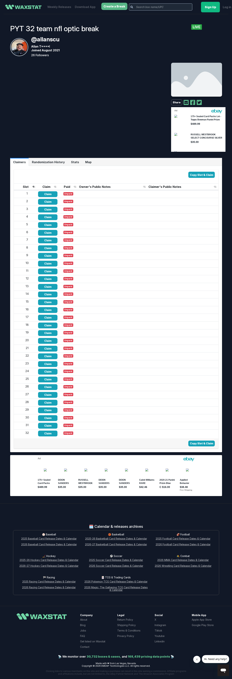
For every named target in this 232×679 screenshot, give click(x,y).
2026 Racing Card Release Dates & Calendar (49, 587)
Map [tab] (88, 162)
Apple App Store (202, 619)
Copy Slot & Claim (201, 174)
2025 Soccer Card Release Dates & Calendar (116, 560)
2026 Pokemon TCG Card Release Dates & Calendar (116, 581)
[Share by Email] (186, 103)
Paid (67, 187)
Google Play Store (203, 625)
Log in (227, 7)
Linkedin (160, 641)
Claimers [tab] (19, 162)
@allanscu (45, 39)
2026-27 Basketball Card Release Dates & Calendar (116, 544)
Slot (26, 187)
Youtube (160, 635)
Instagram (160, 625)
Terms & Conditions (128, 630)
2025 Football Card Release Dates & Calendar (183, 538)
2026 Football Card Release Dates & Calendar (183, 544)
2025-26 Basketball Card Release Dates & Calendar (116, 538)
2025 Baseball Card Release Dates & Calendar (49, 538)
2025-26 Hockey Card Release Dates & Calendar (49, 560)
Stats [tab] (75, 162)
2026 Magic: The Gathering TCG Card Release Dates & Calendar (116, 589)
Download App (85, 7)
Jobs (83, 630)
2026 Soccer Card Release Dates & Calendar (116, 566)
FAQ (82, 635)
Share (177, 102)
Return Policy (125, 619)
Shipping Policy (126, 625)
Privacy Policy (125, 635)
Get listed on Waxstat (92, 641)
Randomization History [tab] (48, 162)
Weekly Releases (59, 7)
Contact (84, 646)
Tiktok (158, 630)
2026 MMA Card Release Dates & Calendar (183, 560)
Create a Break (114, 6)
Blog (83, 625)
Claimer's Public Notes (164, 187)
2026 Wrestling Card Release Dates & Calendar (183, 566)
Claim (46, 187)
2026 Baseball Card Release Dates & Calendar (49, 544)
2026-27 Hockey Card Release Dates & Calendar (48, 566)
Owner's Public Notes (95, 187)
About (83, 619)
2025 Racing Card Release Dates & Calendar (49, 581)
